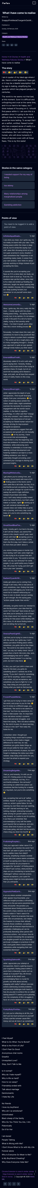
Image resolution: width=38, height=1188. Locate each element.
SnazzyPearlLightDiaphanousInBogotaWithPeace (12, 634)
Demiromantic (8, 1093)
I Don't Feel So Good (11, 1049)
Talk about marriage (10, 1089)
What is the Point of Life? (13, 1046)
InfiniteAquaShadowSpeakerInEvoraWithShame (12, 236)
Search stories (7, 1177)
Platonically (7, 1126)
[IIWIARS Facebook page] (5, 1184)
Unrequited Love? (9, 1060)
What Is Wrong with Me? (12, 1143)
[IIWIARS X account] (9, 1184)
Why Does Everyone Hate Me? (15, 1162)
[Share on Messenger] (11, 45)
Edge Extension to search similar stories (18, 1174)
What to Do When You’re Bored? (16, 1042)
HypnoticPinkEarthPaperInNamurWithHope (12, 891)
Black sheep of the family (13, 1118)
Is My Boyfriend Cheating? (13, 1158)
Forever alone (8, 1151)
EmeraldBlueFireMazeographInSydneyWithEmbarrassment (12, 357)
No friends (6, 1103)
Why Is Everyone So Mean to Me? (16, 1155)
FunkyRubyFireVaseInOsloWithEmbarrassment (12, 1009)
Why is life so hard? (10, 1078)
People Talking (8, 1140)
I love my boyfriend (10, 1107)
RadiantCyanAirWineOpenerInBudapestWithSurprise (12, 578)
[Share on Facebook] (7, 45)
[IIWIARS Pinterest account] (18, 1184)
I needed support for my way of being (18, 176)
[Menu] (34, 2)
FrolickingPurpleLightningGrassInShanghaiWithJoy (12, 841)
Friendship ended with (11, 1086)
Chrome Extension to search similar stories (18, 1171)
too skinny (8, 185)
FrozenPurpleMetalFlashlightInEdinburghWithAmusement (12, 697)
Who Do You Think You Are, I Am (16, 1122)
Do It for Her (7, 1129)
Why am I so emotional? (12, 1111)
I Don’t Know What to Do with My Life (18, 1147)
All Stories (13, 57)
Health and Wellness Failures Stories (15, 37)
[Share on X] (3, 45)
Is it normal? (7, 1071)
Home (4, 57)
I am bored (6, 1136)
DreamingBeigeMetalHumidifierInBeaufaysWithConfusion (12, 770)
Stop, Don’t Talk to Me (11, 1064)
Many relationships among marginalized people (15, 195)
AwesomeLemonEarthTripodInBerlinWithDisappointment (12, 304)
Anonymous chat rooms (12, 1053)
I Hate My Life (8, 1097)
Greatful (5, 1057)
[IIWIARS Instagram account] (14, 1184)
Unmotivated (7, 1114)
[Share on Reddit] (16, 45)
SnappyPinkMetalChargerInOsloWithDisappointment (17, 20)
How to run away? (10, 1082)
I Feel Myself (7, 1038)
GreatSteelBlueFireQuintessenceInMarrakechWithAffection (12, 525)
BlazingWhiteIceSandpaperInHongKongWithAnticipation (12, 473)
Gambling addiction (12, 205)
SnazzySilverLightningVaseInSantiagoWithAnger (12, 389)
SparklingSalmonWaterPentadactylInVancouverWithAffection (12, 959)
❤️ (4, 72)
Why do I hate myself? (11, 1074)
